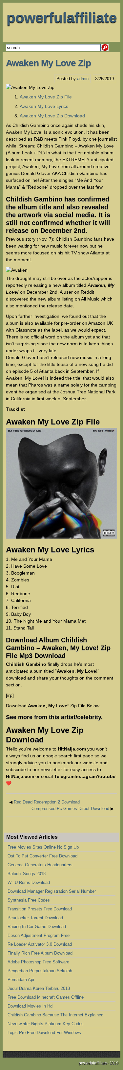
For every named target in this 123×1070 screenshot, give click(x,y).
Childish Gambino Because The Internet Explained (55, 1014)
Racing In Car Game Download (37, 926)
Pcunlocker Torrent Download (35, 917)
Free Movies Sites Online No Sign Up (43, 847)
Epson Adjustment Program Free (39, 935)
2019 (113, 1063)
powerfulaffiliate (62, 17)
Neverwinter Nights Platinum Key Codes (46, 1023)
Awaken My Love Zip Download (52, 115)
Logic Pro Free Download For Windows (44, 1032)
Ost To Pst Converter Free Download (42, 856)
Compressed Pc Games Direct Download (70, 808)
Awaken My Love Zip (48, 63)
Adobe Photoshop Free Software (38, 961)
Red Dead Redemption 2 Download (47, 802)
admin (83, 78)
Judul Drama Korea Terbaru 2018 (39, 988)
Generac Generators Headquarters (40, 864)
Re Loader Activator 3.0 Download (40, 944)
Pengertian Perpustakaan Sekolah (40, 970)
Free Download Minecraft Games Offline (46, 997)
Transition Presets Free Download (40, 908)
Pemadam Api (21, 979)
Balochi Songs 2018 (27, 873)
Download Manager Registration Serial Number (52, 891)
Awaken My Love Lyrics (44, 106)
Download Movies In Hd (30, 1006)
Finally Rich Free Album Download (40, 953)
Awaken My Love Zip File (46, 96)
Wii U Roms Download (29, 882)
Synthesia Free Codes (29, 900)
